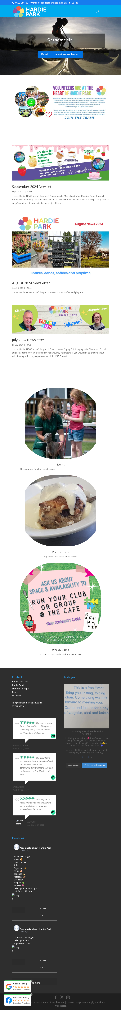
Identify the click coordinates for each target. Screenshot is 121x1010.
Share (42, 915)
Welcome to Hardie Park (60, 40)
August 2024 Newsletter (31, 283)
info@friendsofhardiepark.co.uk (27, 702)
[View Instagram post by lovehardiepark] (106, 724)
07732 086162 (21, 2)
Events (60, 464)
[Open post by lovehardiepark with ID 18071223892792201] (86, 706)
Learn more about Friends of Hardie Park (60, 54)
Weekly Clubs (60, 650)
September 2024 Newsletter (34, 186)
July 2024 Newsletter (28, 339)
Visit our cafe (60, 552)
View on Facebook (47, 908)
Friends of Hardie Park (52, 1002)
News (29, 191)
